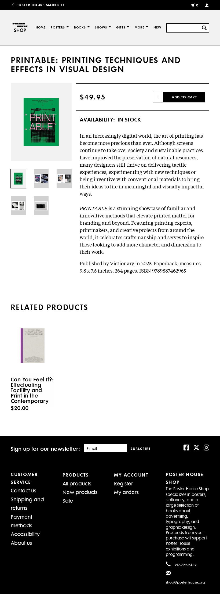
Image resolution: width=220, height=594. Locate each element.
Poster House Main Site (40, 4)
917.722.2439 (186, 564)
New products (80, 491)
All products (77, 483)
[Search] (204, 27)
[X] (196, 447)
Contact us (23, 490)
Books (80, 27)
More (139, 27)
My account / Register (204, 5)
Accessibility (25, 533)
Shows (101, 27)
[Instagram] (206, 447)
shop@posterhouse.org (185, 582)
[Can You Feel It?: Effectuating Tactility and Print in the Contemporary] (32, 346)
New (157, 27)
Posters (58, 27)
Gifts (120, 27)
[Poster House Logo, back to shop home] (19, 27)
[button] (184, 97)
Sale (68, 500)
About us (21, 542)
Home (41, 27)
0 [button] (197, 5)
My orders (126, 491)
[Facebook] (186, 447)
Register (123, 483)
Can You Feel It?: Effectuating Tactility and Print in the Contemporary (32, 390)
